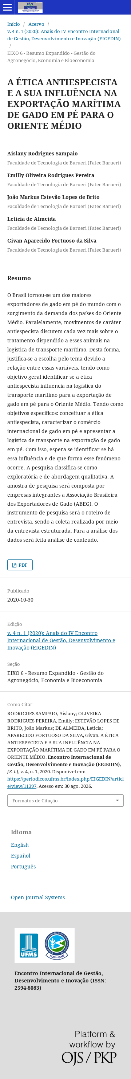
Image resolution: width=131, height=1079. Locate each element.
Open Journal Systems (38, 897)
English (20, 844)
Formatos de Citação (35, 800)
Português (23, 866)
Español (20, 855)
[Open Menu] (7, 7)
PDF (22, 565)
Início (13, 24)
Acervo (36, 24)
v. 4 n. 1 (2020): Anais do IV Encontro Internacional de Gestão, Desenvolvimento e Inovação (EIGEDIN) (64, 35)
